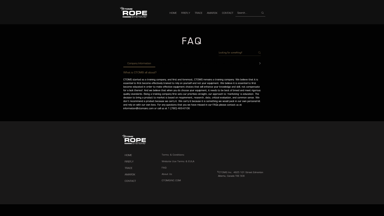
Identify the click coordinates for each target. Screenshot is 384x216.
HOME (128, 155)
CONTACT (130, 180)
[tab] (139, 63)
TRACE (128, 168)
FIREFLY (129, 161)
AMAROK (130, 174)
